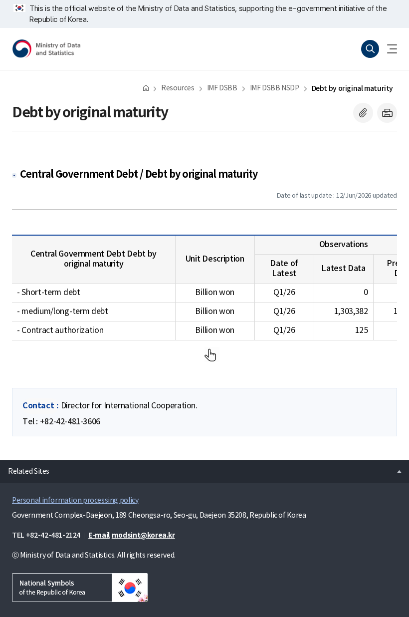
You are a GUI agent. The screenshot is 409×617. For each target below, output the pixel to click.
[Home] (146, 87)
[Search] (370, 49)
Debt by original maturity (352, 88)
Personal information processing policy (75, 501)
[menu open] (388, 49)
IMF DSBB (222, 88)
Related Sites (24, 469)
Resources (178, 88)
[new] (80, 587)
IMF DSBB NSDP (274, 88)
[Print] (387, 113)
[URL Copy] (363, 113)
